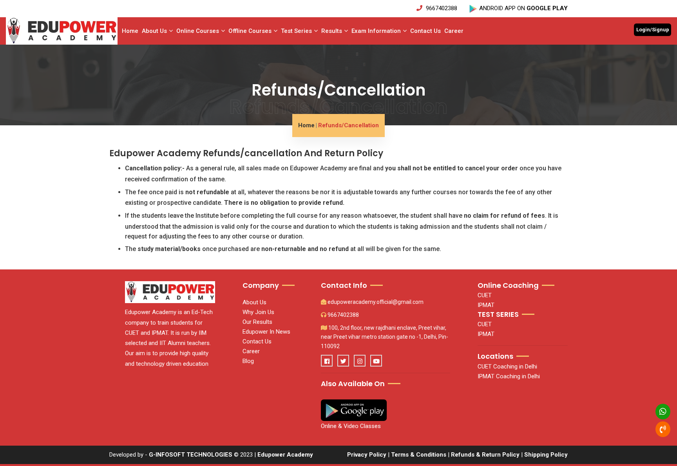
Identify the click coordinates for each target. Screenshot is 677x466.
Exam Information (376, 30)
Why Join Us (258, 312)
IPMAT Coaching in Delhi (509, 376)
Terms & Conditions (418, 454)
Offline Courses (250, 30)
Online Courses (197, 30)
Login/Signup (652, 30)
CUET (485, 295)
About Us (154, 30)
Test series (296, 30)
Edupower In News (266, 331)
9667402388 (441, 8)
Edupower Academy (285, 454)
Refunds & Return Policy (486, 454)
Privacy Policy (366, 454)
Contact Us (425, 30)
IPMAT (486, 305)
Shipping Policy (546, 454)
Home (130, 30)
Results (331, 30)
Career (453, 30)
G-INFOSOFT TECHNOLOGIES (190, 454)
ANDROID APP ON (523, 8)
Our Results (257, 321)
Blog (248, 361)
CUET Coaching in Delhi (507, 366)
